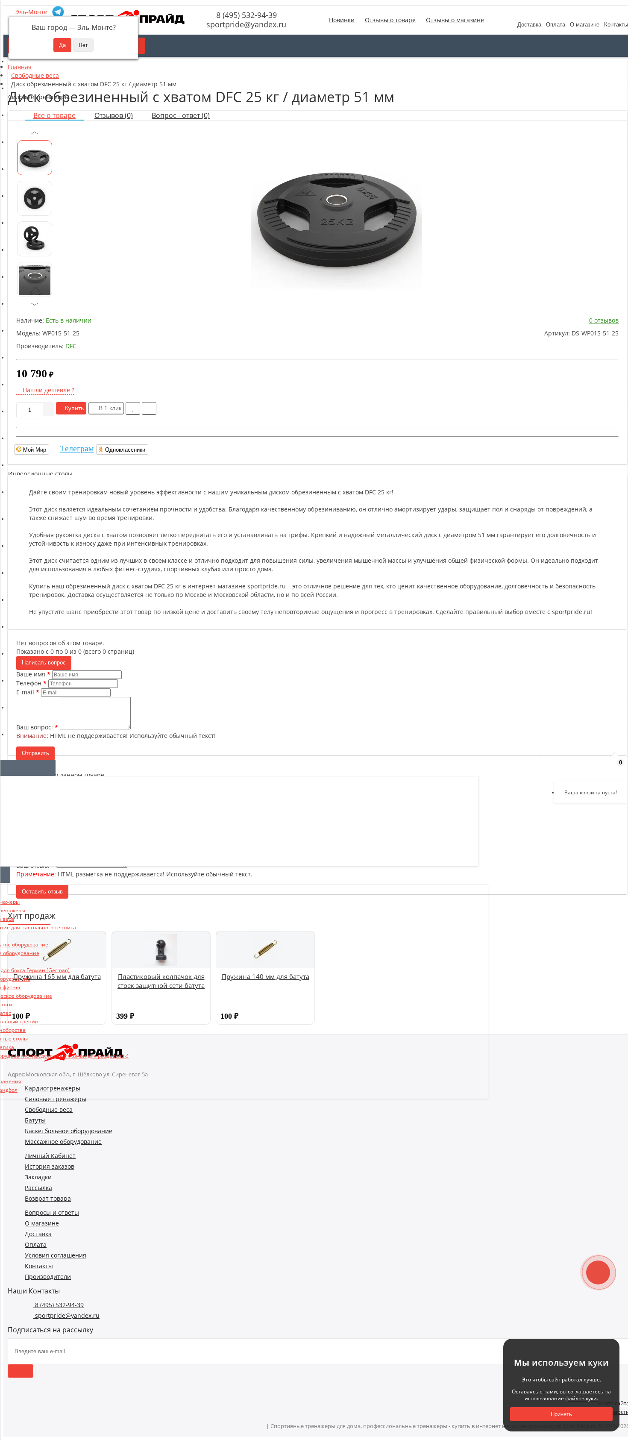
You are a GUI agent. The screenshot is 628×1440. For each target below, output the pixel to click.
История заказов (49, 1166)
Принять (561, 1414)
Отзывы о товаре (390, 20)
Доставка (529, 24)
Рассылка (38, 1188)
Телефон (28, 683)
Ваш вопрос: (34, 727)
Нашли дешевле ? (47, 390)
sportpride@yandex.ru (245, 24)
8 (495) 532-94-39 (245, 15)
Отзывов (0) (113, 115)
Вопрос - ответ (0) (181, 115)
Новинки (342, 20)
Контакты (39, 1266)
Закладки (38, 1177)
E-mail (25, 692)
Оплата (555, 24)
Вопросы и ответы (52, 1212)
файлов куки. (581, 1398)
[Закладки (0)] (594, 766)
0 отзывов (604, 320)
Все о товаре (54, 115)
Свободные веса (49, 1109)
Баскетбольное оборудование (68, 1131)
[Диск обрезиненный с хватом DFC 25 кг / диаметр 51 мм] (336, 214)
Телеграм (77, 448)
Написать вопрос (44, 662)
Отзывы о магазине (455, 20)
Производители (48, 1276)
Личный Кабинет (50, 1156)
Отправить (35, 753)
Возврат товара (48, 1198)
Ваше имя (30, 674)
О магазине (584, 24)
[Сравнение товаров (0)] (571, 766)
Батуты (35, 1120)
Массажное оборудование (63, 1141)
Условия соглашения (55, 1255)
